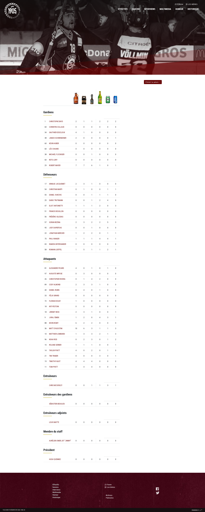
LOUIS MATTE (54, 422)
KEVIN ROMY (53, 323)
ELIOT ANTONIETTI (56, 206)
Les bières (192, 4)
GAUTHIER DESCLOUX (57, 132)
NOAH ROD (53, 339)
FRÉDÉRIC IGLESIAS (56, 217)
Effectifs (122, 9)
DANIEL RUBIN (54, 290)
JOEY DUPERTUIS (55, 228)
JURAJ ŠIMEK (54, 317)
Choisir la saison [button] (152, 82)
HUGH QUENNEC (55, 459)
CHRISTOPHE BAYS (56, 121)
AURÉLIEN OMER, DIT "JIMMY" (60, 441)
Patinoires (109, 498)
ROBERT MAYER (54, 165)
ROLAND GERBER (55, 345)
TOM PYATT (53, 367)
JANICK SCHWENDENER (57, 138)
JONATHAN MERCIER (56, 233)
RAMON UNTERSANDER (57, 244)
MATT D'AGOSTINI (55, 328)
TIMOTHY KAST (54, 361)
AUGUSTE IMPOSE (55, 274)
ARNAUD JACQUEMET (57, 184)
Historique (193, 9)
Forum (180, 4)
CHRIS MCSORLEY (55, 385)
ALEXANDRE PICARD (56, 268)
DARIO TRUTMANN (56, 200)
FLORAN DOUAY (55, 301)
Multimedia (165, 9)
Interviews (149, 9)
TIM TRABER (53, 356)
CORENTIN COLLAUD (56, 127)
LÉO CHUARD (54, 149)
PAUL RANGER (54, 239)
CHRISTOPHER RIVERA (57, 279)
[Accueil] (12, 10)
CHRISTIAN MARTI (55, 189)
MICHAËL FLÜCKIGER (56, 154)
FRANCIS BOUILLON (56, 211)
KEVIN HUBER (54, 143)
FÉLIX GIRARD (54, 296)
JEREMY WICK (54, 312)
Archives (109, 495)
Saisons (136, 9)
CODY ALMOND (54, 285)
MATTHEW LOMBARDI (57, 334)
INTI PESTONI (54, 306)
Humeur (179, 9)
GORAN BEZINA (54, 222)
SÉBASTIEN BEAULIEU (57, 404)
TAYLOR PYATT (54, 350)
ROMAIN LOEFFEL (55, 250)
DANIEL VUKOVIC (55, 195)
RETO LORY (53, 160)
